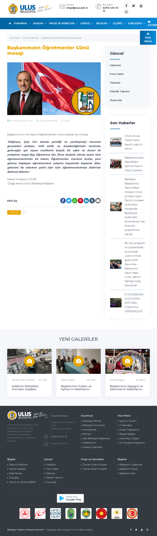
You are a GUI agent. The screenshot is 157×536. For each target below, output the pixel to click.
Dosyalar (14, 477)
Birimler (87, 433)
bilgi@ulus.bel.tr (59, 443)
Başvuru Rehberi (18, 464)
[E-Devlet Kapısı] (40, 513)
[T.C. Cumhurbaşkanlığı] (101, 513)
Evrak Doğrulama (129, 429)
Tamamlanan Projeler (95, 468)
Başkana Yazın (127, 473)
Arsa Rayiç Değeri (129, 438)
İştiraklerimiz (89, 442)
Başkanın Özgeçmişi (130, 464)
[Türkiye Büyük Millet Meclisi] (132, 513)
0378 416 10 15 (59, 436)
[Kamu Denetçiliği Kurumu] (55, 513)
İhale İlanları (15, 473)
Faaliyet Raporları (92, 447)
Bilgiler (102, 23)
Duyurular (116, 100)
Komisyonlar (89, 429)
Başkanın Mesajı (128, 468)
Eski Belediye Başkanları (96, 438)
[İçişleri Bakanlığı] (24, 513)
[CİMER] (116, 513)
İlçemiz (118, 23)
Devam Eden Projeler (23, 380)
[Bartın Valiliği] (70, 513)
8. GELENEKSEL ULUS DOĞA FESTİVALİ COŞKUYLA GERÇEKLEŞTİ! (134, 303)
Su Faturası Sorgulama (132, 442)
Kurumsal (21, 23)
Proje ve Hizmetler (62, 23)
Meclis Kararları (17, 468)
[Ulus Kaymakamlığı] (86, 513)
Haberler (115, 65)
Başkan (38, 23)
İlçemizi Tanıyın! (127, 420)
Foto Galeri (117, 74)
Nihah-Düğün (68, 380)
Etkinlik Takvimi (120, 91)
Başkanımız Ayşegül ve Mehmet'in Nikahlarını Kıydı (126, 389)
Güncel (85, 23)
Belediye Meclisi (92, 420)
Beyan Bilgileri (127, 433)
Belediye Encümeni (94, 425)
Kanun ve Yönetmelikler (22, 482)
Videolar (115, 82)
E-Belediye (135, 23)
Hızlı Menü (148, 39)
